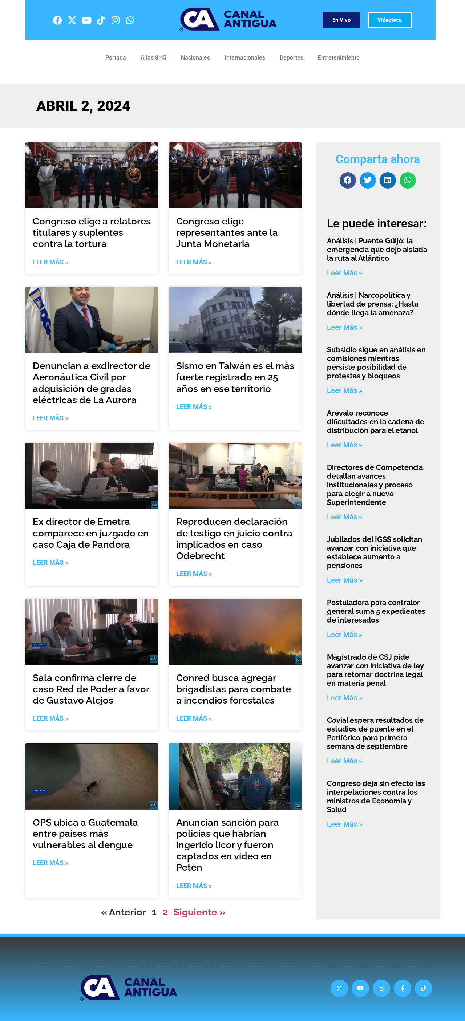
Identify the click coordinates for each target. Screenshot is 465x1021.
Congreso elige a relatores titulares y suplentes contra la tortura (92, 232)
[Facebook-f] (402, 988)
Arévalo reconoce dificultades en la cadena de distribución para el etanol (375, 422)
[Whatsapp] (130, 20)
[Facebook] (57, 20)
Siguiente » (200, 912)
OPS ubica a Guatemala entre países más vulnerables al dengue (85, 833)
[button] (348, 180)
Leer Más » (50, 262)
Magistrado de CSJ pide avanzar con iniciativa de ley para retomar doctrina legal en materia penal (375, 670)
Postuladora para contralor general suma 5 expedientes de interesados (376, 611)
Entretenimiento (339, 57)
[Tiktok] (101, 20)
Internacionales (245, 57)
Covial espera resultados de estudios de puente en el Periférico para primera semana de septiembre (375, 733)
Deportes (291, 57)
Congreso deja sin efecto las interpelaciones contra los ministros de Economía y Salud (376, 796)
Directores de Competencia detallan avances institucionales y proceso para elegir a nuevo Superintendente (375, 485)
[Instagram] (115, 20)
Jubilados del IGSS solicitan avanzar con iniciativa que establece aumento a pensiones (374, 552)
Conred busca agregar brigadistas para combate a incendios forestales (233, 689)
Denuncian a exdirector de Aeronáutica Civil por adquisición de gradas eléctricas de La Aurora (91, 382)
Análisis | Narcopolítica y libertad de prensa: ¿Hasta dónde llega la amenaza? (372, 304)
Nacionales (195, 57)
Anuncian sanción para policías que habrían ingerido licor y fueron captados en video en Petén (227, 845)
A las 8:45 (153, 57)
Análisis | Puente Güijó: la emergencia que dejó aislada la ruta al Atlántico (377, 249)
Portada (115, 57)
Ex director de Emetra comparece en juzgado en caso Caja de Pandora (91, 533)
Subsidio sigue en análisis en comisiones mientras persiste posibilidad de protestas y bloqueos (376, 362)
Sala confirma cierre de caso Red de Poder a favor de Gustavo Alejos (91, 689)
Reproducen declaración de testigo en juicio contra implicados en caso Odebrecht (234, 538)
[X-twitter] (72, 20)
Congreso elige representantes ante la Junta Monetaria (227, 232)
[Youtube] (86, 20)
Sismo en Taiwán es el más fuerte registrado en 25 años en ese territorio (235, 377)
